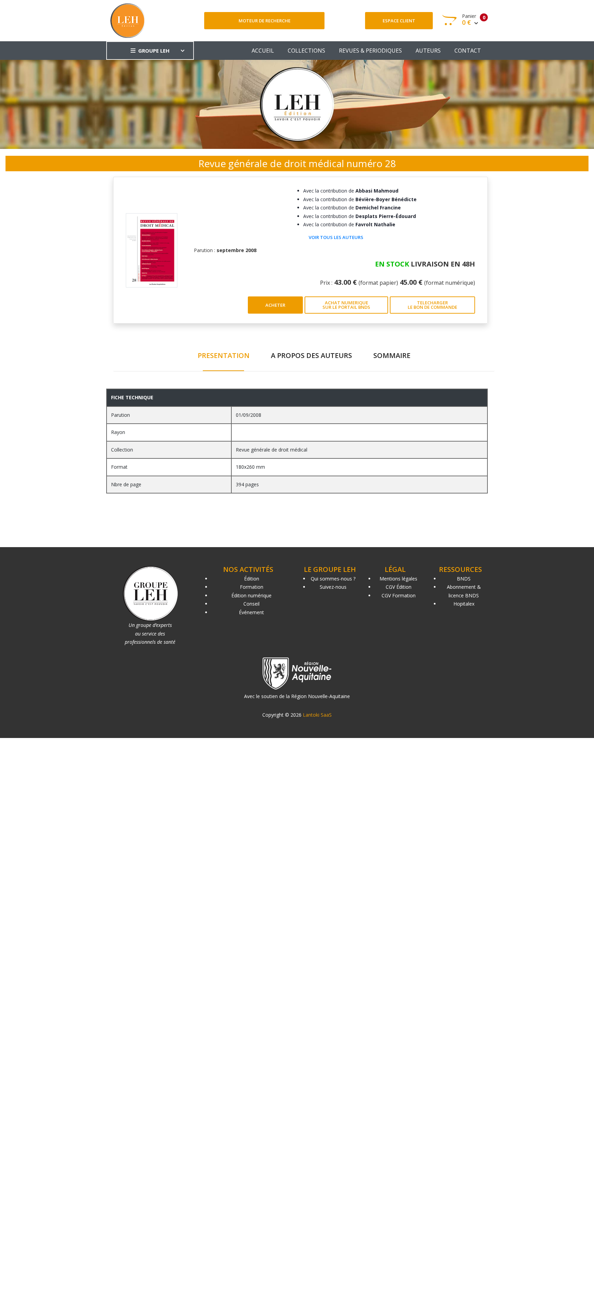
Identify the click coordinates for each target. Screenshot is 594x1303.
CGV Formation (399, 595)
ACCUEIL (263, 50)
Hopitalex (463, 603)
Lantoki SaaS (317, 715)
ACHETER (275, 305)
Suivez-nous (333, 587)
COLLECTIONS (306, 50)
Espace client (399, 21)
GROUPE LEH (153, 50)
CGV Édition (398, 587)
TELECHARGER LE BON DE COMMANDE (432, 305)
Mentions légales (398, 578)
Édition (251, 578)
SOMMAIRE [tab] (391, 355)
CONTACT (467, 50)
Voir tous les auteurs (336, 237)
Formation (251, 587)
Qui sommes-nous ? (333, 578)
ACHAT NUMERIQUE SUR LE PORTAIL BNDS (346, 305)
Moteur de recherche (264, 21)
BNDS (464, 578)
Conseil (251, 603)
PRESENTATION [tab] (224, 355)
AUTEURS (428, 50)
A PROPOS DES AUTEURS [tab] (311, 355)
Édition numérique (251, 595)
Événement (251, 612)
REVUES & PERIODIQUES (370, 50)
